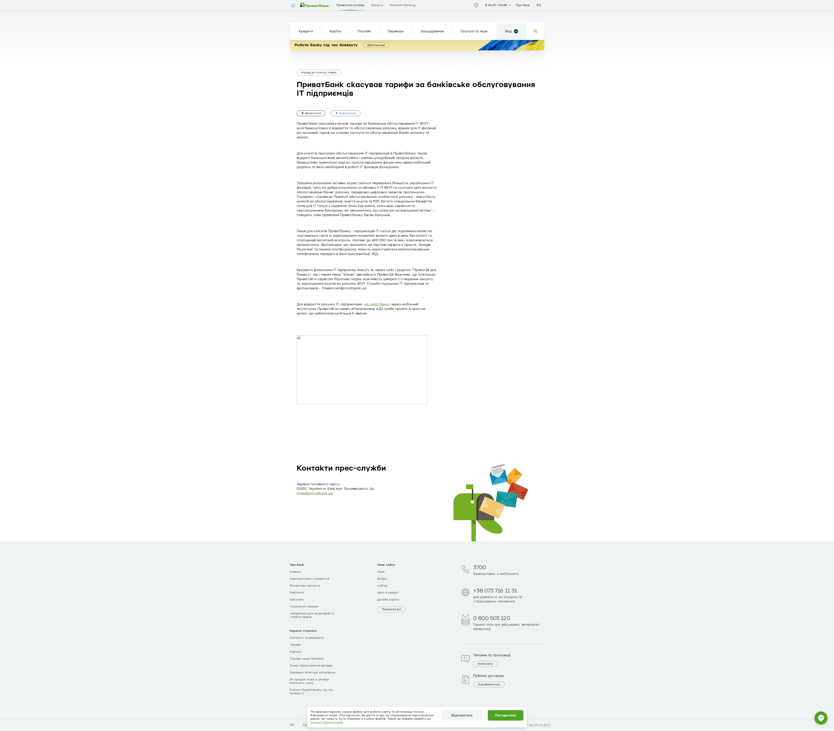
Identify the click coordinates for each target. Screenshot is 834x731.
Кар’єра (295, 651)
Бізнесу (377, 5)
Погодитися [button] (505, 715)
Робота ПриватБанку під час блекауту (311, 691)
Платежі (364, 31)
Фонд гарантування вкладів (311, 665)
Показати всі (391, 609)
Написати (485, 664)
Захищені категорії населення (312, 672)
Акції (381, 572)
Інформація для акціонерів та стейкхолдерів (312, 615)
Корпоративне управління (309, 578)
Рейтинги (297, 592)
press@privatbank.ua (315, 493)
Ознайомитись (489, 684)
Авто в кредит (388, 592)
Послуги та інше (473, 31)
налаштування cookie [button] (327, 722)
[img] (315, 5)
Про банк (523, 5)
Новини (295, 572)
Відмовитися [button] (461, 715)
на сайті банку (376, 304)
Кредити (306, 31)
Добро (382, 578)
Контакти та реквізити (307, 638)
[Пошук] (535, 31)
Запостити (312, 113)
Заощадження (432, 31)
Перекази (396, 31)
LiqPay (382, 585)
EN (539, 5)
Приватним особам (350, 5)
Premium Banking (402, 5)
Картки (335, 31)
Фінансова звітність (305, 585)
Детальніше (376, 45)
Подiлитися (347, 113)
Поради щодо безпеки (307, 658)
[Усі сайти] (293, 5)
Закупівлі (297, 599)
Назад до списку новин (319, 72)
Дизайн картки (388, 599)
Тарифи (295, 645)
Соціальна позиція (304, 606)
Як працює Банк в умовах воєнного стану (309, 681)
